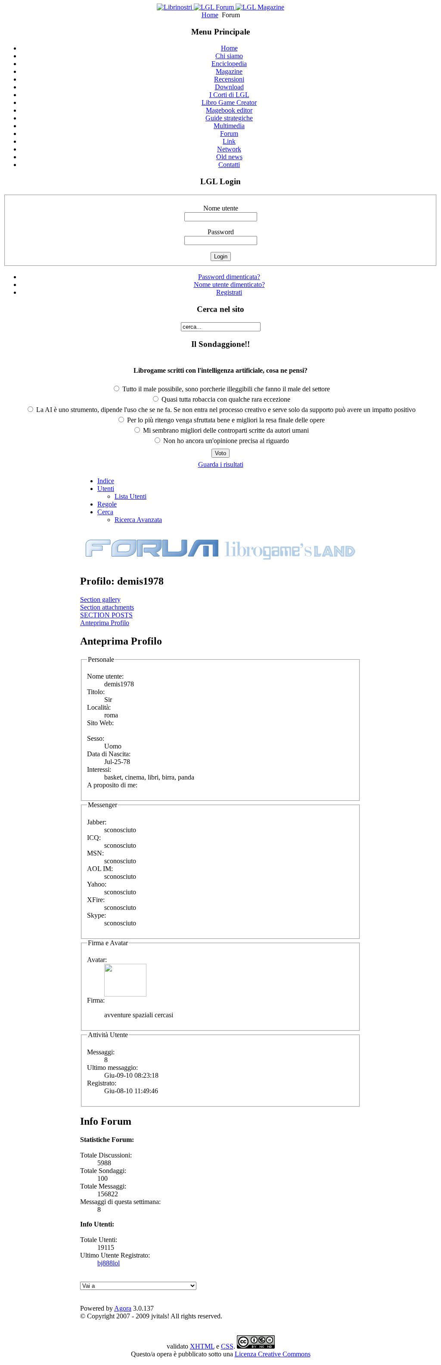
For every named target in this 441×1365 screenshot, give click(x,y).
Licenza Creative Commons (273, 1354)
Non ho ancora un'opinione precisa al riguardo (225, 440)
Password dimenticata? (229, 276)
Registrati (229, 292)
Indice (105, 480)
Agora (122, 1308)
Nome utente (220, 208)
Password (221, 232)
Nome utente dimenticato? (229, 284)
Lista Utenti (130, 496)
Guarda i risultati (220, 464)
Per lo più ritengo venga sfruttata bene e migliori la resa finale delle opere (225, 420)
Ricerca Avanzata (138, 519)
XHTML (202, 1346)
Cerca (105, 512)
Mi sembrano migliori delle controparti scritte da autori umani (225, 430)
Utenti (105, 488)
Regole (107, 504)
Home (210, 15)
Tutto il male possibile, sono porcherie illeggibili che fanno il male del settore (225, 389)
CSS (227, 1346)
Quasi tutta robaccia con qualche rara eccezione (225, 399)
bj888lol (108, 1263)
